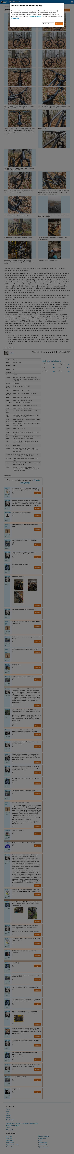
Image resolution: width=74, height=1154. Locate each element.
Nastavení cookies (48, 24)
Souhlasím (58, 24)
